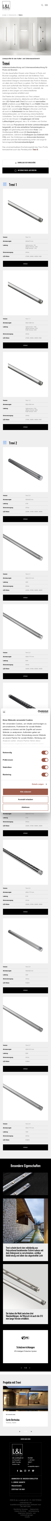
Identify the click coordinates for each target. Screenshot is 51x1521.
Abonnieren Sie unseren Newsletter (25, 1479)
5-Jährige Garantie (18, 1482)
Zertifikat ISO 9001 (18, 1489)
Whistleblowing (33, 1511)
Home (4, 15)
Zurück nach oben (25, 1439)
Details (25, 263)
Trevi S (35, 150)
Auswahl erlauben (25, 799)
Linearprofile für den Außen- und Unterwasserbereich (21, 58)
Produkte (12, 15)
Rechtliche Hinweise (21, 1509)
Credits (27, 1517)
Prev (21, 1368)
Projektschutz (17, 1486)
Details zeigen (38, 784)
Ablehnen (26, 807)
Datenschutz (34, 1509)
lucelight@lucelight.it (33, 1466)
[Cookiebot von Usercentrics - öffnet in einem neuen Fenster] (38, 711)
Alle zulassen (25, 792)
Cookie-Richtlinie (20, 1511)
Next (29, 1368)
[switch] (45, 760)
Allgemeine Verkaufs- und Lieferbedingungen (26, 1514)
